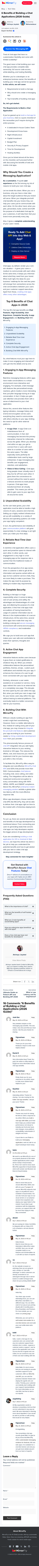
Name (5, 1491)
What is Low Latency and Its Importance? (30, 994)
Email (5, 1499)
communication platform (16, 528)
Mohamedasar (31, 24)
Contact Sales (19, 884)
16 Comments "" (19, 1007)
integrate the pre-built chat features (18, 729)
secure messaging (27, 623)
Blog (3, 9)
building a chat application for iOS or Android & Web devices (17, 839)
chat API (6, 746)
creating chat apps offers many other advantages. (17, 293)
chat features (26, 771)
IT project (27, 1187)
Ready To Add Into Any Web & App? (19, 235)
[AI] (9, 41)
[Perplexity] (14, 41)
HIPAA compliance (10, 628)
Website (6, 1507)
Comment (7, 1465)
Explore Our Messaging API (17, 49)
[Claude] (24, 41)
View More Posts (19, 960)
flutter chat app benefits (20, 1100)
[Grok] (19, 41)
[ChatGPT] (4, 41)
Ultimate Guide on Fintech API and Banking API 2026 (10, 994)
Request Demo (27, 3)
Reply (33, 1017)
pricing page (26, 1314)
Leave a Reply (10, 1456)
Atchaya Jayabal (13, 24)
